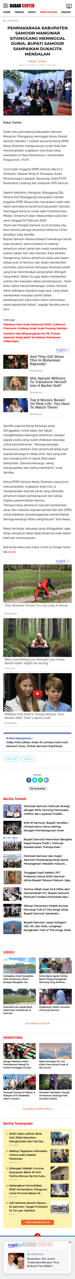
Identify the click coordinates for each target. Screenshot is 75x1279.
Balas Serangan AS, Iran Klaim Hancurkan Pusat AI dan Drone (53, 1064)
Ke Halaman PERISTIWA (37, 1108)
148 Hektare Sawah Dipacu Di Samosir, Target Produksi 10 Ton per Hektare (28, 1206)
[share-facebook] (28, 780)
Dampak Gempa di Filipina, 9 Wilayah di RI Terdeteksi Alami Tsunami (19, 1095)
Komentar (39, 788)
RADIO (32, 12)
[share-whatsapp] (40, 780)
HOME (6, 12)
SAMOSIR (66, 12)
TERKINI (19, 12)
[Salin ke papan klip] (46, 780)
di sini (12, 551)
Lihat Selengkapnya (37, 1222)
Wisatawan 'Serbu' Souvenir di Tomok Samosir (54, 1008)
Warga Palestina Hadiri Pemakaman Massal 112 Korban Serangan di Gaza (17, 1064)
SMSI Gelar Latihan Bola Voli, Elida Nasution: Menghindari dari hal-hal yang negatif (26, 1137)
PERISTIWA (13, 1038)
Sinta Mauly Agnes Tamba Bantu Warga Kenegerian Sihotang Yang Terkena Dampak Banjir (53, 979)
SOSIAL (28, 758)
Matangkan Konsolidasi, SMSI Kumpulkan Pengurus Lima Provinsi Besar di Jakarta (28, 1189)
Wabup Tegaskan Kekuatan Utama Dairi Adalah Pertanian (28, 1154)
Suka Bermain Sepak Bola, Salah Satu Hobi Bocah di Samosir (17, 1010)
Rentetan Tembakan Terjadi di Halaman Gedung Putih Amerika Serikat (54, 1095)
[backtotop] (37, 1236)
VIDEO (8, 952)
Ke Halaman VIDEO (37, 1023)
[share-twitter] (34, 780)
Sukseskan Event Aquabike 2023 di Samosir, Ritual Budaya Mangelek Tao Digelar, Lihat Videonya (18, 979)
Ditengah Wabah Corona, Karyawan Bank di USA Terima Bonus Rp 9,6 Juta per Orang (26, 1172)
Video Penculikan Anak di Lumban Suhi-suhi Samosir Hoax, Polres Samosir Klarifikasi (37, 744)
